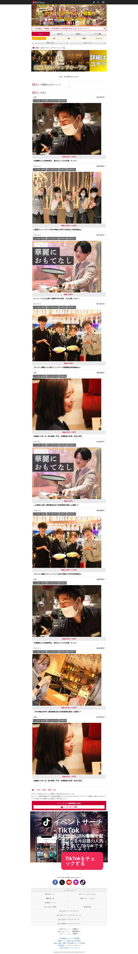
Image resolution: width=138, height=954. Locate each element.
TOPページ (51, 894)
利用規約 (61, 945)
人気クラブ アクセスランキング (70, 915)
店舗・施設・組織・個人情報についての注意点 (69, 943)
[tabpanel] (69, 15)
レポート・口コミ (89, 898)
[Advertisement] (69, 869)
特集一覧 (51, 898)
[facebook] (55, 883)
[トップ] (33, 790)
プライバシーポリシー (73, 945)
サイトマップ (74, 948)
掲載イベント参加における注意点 (69, 941)
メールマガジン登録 (70, 807)
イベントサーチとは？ (88, 894)
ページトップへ (69, 890)
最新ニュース (51, 902)
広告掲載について (66, 938)
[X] (62, 883)
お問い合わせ (64, 948)
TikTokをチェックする (80, 861)
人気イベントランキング (70, 911)
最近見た (89, 907)
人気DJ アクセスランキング (70, 919)
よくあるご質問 (50, 907)
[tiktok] (94, 2)
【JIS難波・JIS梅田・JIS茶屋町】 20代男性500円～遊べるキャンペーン (62, 29)
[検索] (98, 2)
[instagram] (76, 883)
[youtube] (69, 883)
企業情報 (76, 938)
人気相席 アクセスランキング (70, 923)
